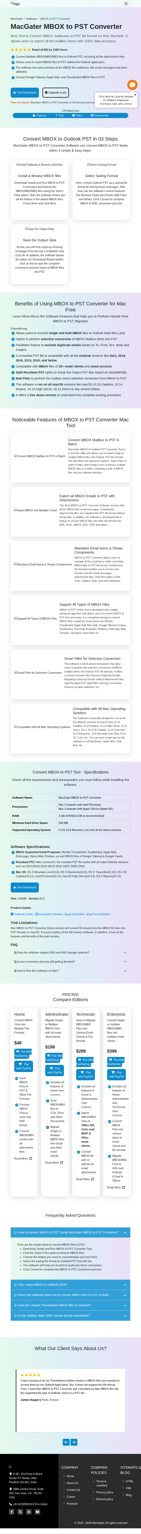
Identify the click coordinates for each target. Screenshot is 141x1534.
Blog (129, 1495)
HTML (129, 1481)
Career (71, 1496)
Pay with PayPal (23, 1066)
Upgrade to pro (57, 92)
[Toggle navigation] (126, 3)
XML (129, 1488)
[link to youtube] (37, 1512)
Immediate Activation (50, 914)
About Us (72, 1483)
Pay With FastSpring (23, 1053)
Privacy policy (104, 1492)
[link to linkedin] (29, 1512)
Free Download (26, 92)
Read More (21, 1158)
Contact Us (73, 1489)
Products (72, 1503)
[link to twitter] (20, 1511)
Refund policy (104, 1499)
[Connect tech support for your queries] (132, 85)
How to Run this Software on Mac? (36, 970)
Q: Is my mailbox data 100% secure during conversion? (52, 1315)
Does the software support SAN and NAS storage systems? (51, 952)
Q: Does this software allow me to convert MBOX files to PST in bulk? (61, 1295)
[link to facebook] (11, 1512)
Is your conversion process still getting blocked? (44, 961)
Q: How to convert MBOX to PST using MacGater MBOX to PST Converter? (66, 1232)
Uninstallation (102, 914)
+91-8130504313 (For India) (29, 1504)
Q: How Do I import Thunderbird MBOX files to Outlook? (52, 1305)
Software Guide (23, 914)
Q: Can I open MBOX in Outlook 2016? (41, 1284)
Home (70, 1476)
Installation (78, 914)
